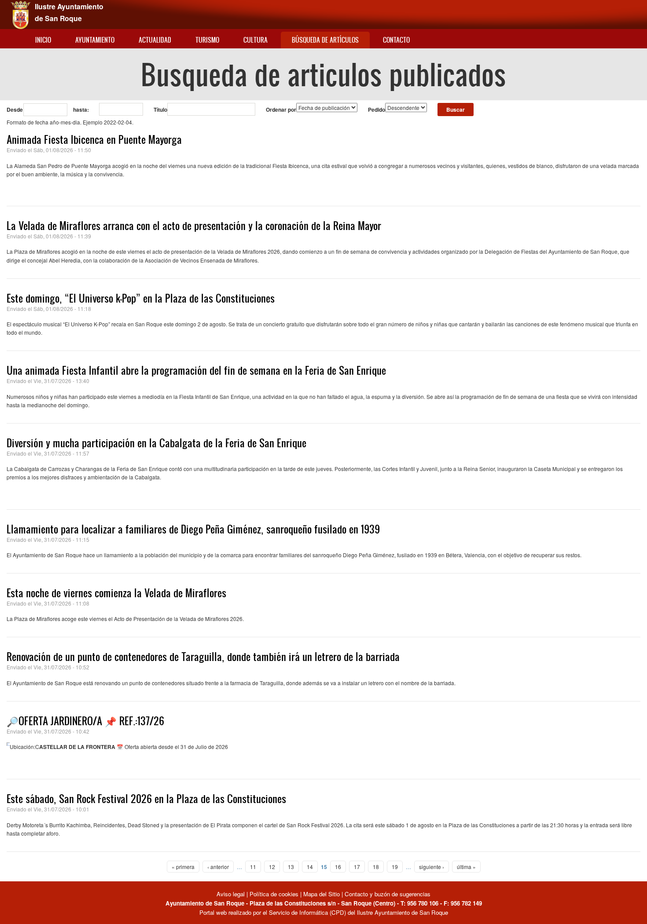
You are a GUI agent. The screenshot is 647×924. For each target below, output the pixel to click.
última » (466, 866)
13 (291, 866)
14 (310, 866)
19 (395, 866)
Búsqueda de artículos (325, 39)
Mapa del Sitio (321, 894)
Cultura (255, 39)
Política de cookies (274, 894)
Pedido (376, 109)
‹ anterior (218, 866)
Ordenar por (281, 109)
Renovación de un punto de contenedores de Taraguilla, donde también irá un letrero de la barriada (203, 657)
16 (338, 866)
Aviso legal (231, 894)
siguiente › (431, 866)
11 (253, 866)
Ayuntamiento (94, 39)
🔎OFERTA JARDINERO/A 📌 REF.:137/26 (85, 721)
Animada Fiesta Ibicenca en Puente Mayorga (94, 139)
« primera (183, 866)
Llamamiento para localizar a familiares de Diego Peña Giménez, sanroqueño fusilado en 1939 (193, 529)
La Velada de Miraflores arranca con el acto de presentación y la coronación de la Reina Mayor (194, 226)
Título (160, 109)
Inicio (43, 39)
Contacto (396, 39)
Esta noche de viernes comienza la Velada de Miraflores (116, 593)
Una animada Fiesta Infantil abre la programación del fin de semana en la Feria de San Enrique (196, 370)
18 (376, 866)
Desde (15, 109)
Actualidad (155, 39)
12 (272, 866)
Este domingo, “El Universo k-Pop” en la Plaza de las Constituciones (141, 298)
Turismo (207, 39)
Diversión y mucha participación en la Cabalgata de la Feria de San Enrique (156, 443)
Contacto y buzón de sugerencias (387, 894)
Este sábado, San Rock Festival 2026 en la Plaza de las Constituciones (146, 799)
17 (357, 866)
